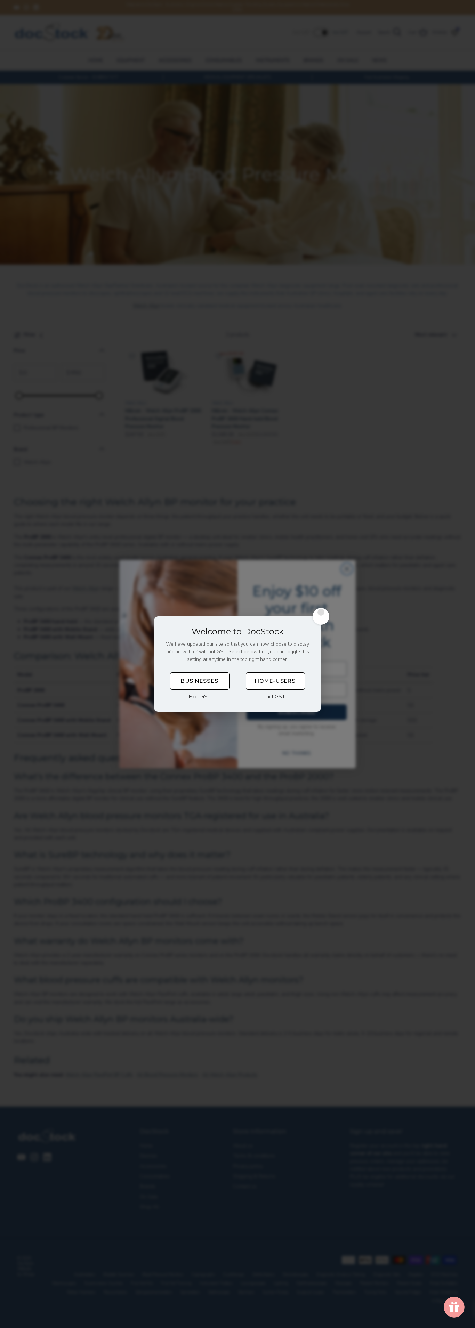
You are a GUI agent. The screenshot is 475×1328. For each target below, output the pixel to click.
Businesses (199, 681)
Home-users (275, 681)
